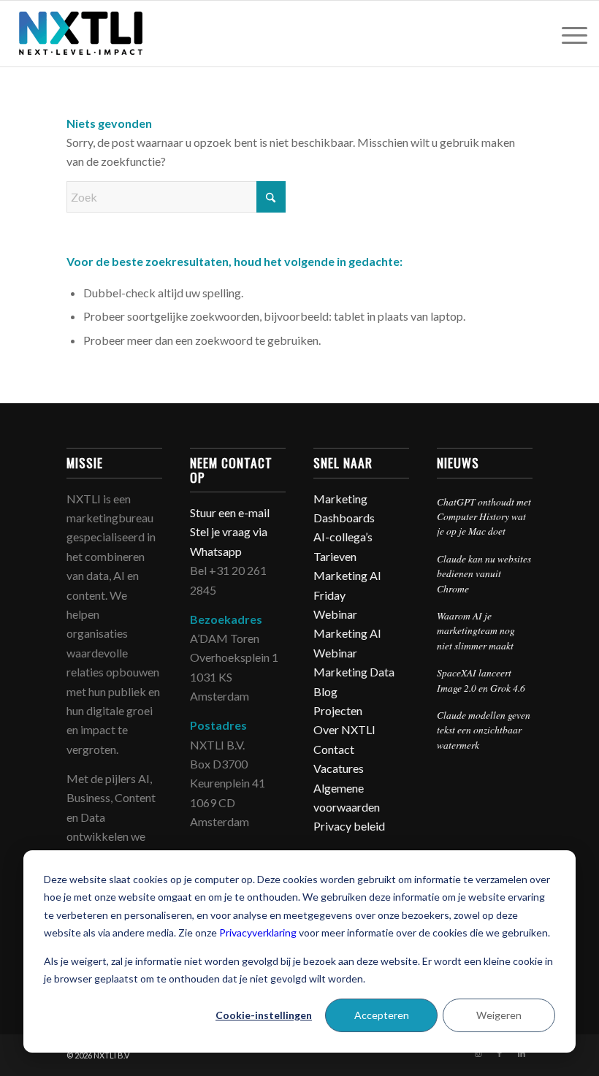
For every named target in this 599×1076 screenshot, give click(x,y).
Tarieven (334, 556)
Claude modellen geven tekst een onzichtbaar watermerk (483, 730)
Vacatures (338, 768)
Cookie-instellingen (263, 1015)
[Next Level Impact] (81, 33)
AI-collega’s (343, 536)
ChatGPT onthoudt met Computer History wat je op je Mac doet (484, 516)
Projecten (337, 710)
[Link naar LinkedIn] (522, 1053)
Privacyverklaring (258, 932)
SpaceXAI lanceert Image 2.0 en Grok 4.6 (481, 679)
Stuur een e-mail (231, 512)
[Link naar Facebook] (500, 1053)
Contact (333, 749)
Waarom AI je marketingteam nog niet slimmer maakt (476, 630)
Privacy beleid (349, 826)
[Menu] (567, 33)
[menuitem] (567, 33)
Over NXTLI (344, 729)
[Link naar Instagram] (478, 1053)
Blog (325, 691)
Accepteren (381, 1015)
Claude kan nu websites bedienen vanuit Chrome (484, 573)
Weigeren (499, 1015)
